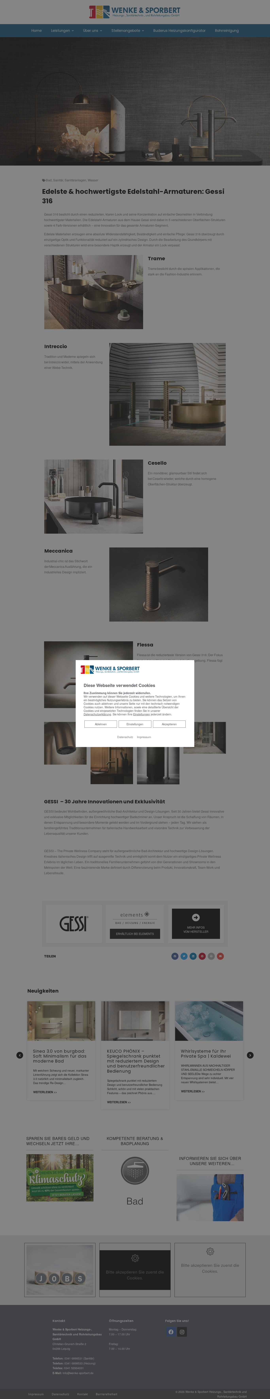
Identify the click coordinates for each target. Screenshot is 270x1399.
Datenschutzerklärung (97, 714)
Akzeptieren (169, 724)
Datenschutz (125, 737)
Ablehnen (101, 724)
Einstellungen (135, 724)
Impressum (144, 737)
